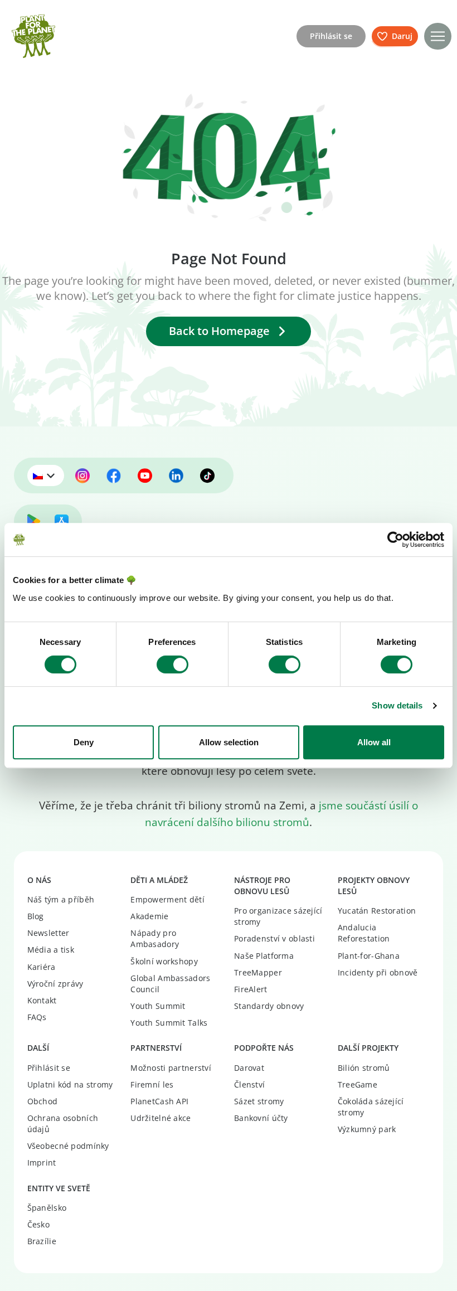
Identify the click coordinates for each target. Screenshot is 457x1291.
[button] (437, 36)
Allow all (374, 742)
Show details (397, 705)
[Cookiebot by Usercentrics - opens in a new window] (395, 539)
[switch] (172, 664)
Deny (84, 742)
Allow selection (229, 742)
